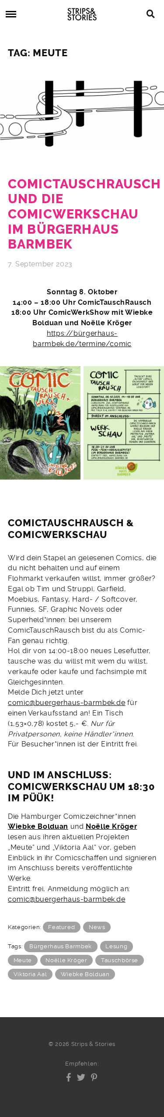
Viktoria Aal (30, 974)
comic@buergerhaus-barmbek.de (67, 702)
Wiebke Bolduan (38, 826)
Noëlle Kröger (111, 826)
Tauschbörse (119, 960)
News (97, 927)
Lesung (116, 946)
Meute (23, 960)
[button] (68, 1077)
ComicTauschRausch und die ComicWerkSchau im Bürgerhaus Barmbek (84, 214)
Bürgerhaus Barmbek (60, 946)
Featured (61, 927)
